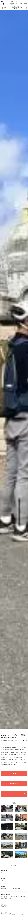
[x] (26, 741)
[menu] (25, 2)
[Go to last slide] (10, 8)
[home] (5, 3)
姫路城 (7, 750)
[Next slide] (27, 8)
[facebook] (23, 741)
